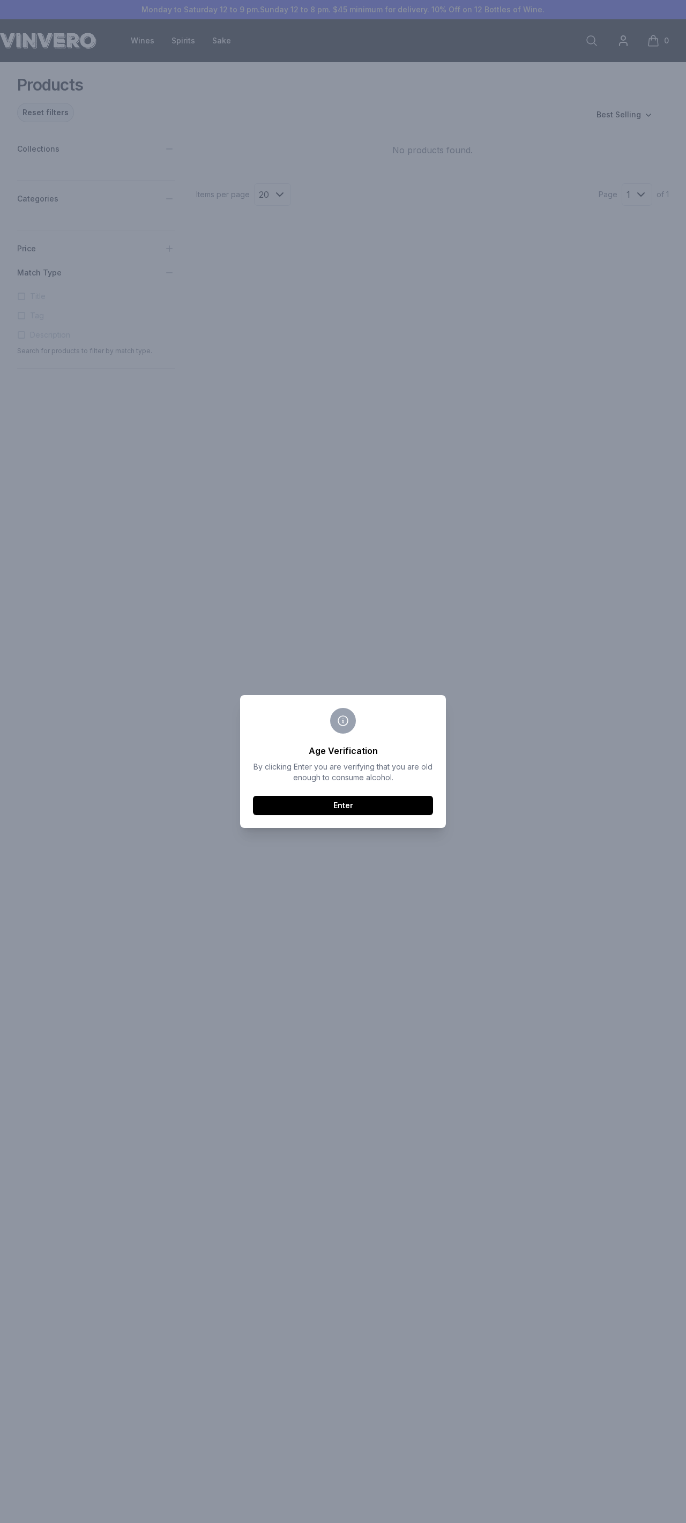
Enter (343, 805)
